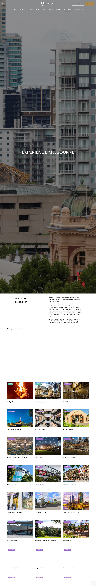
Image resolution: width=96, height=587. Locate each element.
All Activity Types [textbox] (20, 328)
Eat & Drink (30, 9)
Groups (58, 9)
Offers (51, 9)
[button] (40, 346)
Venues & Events (40, 9)
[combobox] (20, 329)
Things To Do (67, 9)
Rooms (21, 9)
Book (89, 3)
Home (14, 9)
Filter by (9, 329)
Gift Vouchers (79, 9)
